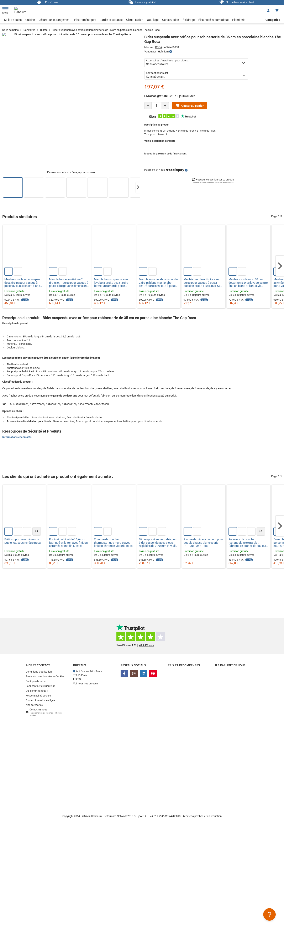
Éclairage (189, 19)
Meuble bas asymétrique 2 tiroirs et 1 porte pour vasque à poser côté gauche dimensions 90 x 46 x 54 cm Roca (68, 282)
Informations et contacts (17, 437)
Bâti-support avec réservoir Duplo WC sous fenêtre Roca (22, 541)
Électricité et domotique (213, 19)
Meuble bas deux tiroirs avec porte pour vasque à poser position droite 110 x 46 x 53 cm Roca (202, 282)
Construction (170, 19)
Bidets (44, 29)
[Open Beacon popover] (269, 914)
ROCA (158, 47)
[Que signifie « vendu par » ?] (170, 51)
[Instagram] (134, 673)
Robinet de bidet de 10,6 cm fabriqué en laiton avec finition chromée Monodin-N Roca (68, 542)
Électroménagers (85, 19)
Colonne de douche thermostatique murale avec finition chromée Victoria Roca (113, 542)
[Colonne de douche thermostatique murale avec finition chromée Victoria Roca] (114, 506)
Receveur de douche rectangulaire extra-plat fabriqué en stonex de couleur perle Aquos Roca (247, 542)
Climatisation (134, 19)
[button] (138, 187)
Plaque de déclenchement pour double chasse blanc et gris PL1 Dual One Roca (203, 542)
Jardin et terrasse (111, 19)
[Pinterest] (153, 673)
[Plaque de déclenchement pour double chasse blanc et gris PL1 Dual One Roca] (204, 506)
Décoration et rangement (54, 19)
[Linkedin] (143, 673)
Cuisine (30, 19)
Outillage (152, 19)
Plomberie (238, 19)
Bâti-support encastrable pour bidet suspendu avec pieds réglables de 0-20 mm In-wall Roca (158, 542)
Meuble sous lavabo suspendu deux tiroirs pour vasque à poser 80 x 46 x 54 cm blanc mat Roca (23, 282)
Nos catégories (34, 705)
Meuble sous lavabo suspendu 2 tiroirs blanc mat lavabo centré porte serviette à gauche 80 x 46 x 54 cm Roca (159, 282)
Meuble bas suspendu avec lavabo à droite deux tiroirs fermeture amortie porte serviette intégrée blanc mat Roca (112, 282)
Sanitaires (29, 29)
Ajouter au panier (192, 105)
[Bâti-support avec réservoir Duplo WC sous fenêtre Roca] (24, 506)
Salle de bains (13, 19)
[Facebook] (124, 673)
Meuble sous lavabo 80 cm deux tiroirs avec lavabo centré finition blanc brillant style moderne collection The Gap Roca (248, 282)
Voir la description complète (159, 140)
